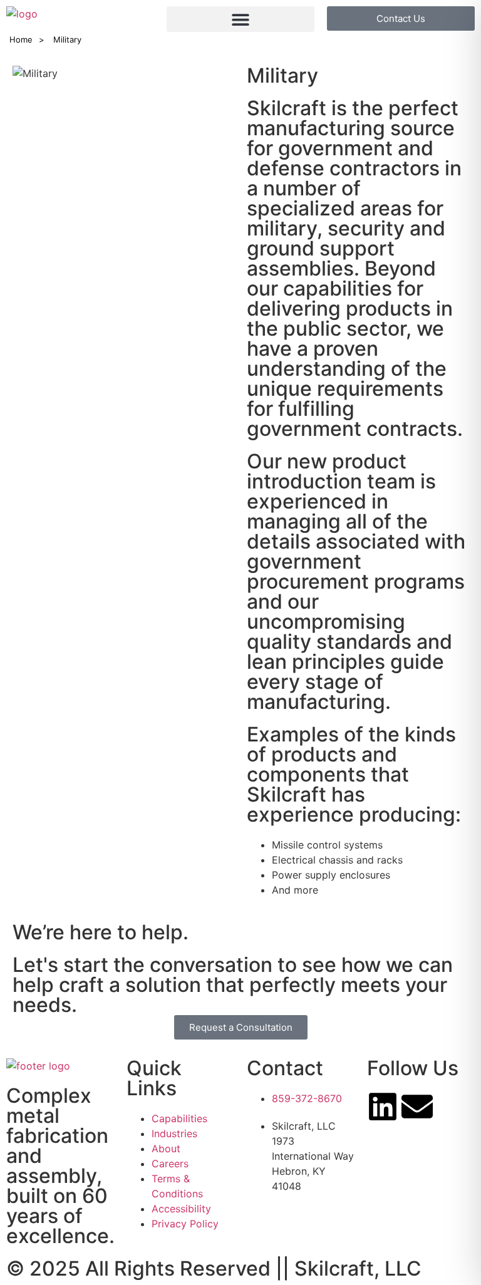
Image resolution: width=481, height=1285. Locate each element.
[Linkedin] (382, 1106)
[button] (240, 19)
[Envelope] (417, 1106)
